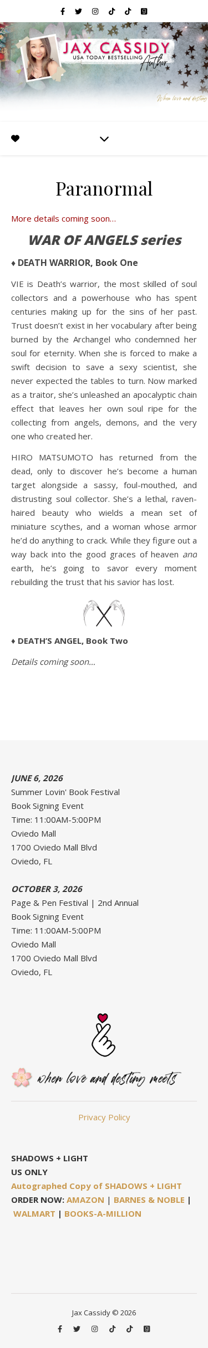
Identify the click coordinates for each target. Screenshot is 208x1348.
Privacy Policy (104, 1117)
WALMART (34, 1213)
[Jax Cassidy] (104, 72)
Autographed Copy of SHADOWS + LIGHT (96, 1185)
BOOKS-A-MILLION (102, 1213)
